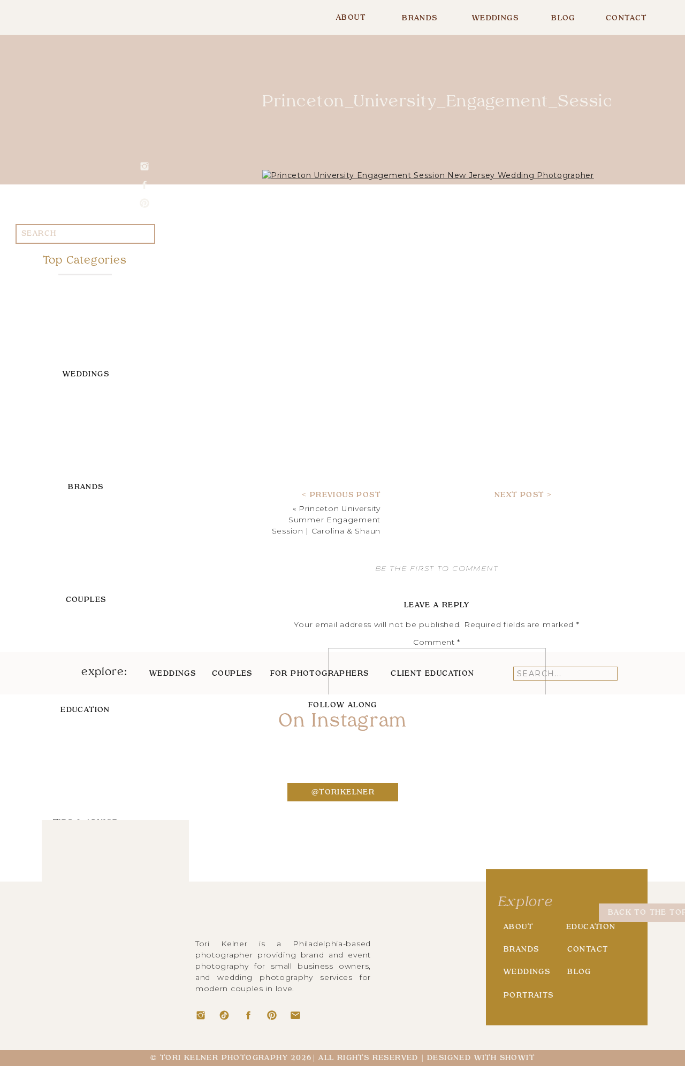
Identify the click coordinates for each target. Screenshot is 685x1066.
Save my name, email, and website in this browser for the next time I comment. (436, 855)
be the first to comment (436, 568)
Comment (436, 642)
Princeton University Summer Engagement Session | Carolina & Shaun (326, 520)
